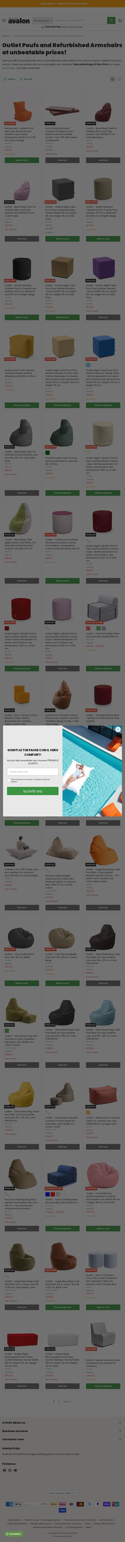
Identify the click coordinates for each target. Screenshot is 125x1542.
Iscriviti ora (32, 791)
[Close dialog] (118, 729)
